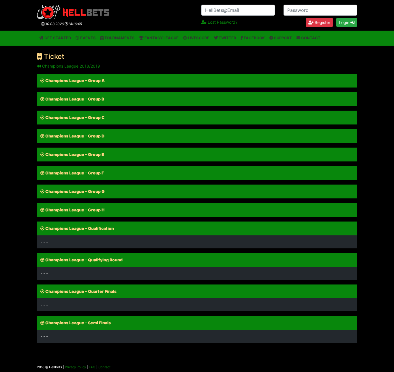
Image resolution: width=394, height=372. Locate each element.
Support (282, 38)
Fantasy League (161, 38)
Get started (57, 38)
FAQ (92, 367)
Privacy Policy (75, 367)
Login (344, 22)
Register (322, 22)
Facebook (254, 38)
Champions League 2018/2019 (70, 66)
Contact (310, 38)
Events (87, 38)
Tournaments (119, 38)
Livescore (198, 38)
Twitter (227, 38)
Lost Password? (222, 22)
